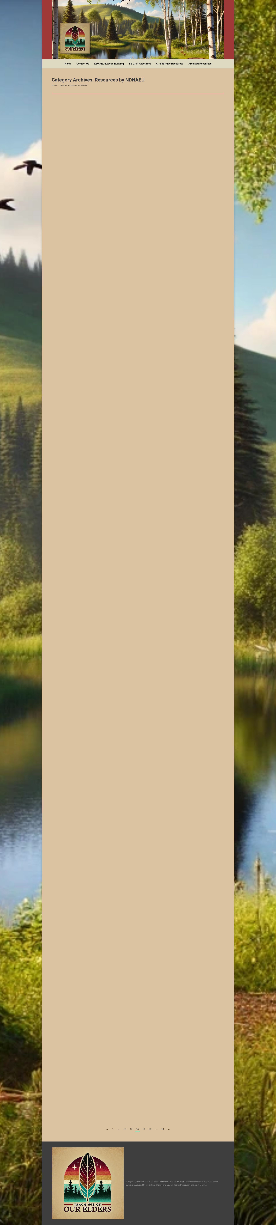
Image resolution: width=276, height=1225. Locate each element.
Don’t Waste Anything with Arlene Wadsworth (86, 709)
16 (125, 1129)
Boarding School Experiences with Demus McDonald (91, 324)
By (63, 210)
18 (137, 1129)
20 (150, 1129)
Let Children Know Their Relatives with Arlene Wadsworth (95, 517)
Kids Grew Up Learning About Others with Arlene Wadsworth (97, 998)
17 (131, 1129)
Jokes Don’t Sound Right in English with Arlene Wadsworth (96, 613)
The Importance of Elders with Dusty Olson (85, 1100)
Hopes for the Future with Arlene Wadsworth (85, 421)
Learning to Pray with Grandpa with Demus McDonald (92, 205)
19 (144, 1129)
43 (162, 1129)
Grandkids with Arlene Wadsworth (78, 806)
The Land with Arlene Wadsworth (78, 902)
